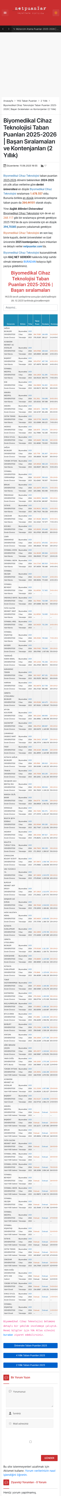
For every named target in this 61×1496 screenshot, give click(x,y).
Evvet (19, 762)
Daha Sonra (38, 762)
